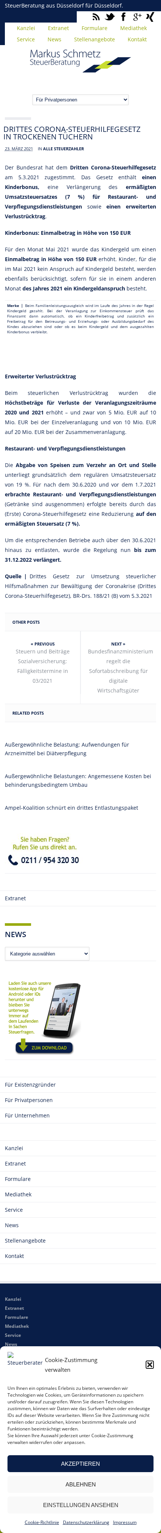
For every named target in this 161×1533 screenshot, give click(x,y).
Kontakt (137, 39)
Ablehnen (81, 1484)
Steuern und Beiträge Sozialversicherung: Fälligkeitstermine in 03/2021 (43, 666)
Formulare (94, 28)
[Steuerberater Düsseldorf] (80, 69)
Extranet (58, 28)
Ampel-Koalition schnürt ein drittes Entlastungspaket (71, 807)
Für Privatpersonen (29, 1100)
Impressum (125, 1522)
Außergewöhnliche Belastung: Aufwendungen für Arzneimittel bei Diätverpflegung (67, 749)
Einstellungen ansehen (80, 1505)
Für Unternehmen (27, 1115)
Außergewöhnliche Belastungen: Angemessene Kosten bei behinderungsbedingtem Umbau (78, 780)
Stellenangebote (94, 39)
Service (26, 39)
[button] (150, 1364)
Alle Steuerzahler (63, 148)
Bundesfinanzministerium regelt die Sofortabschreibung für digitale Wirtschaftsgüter (120, 671)
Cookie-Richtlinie (42, 1522)
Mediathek (133, 28)
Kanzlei (26, 28)
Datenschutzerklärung (86, 1522)
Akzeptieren (80, 1463)
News (54, 39)
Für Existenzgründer (30, 1084)
